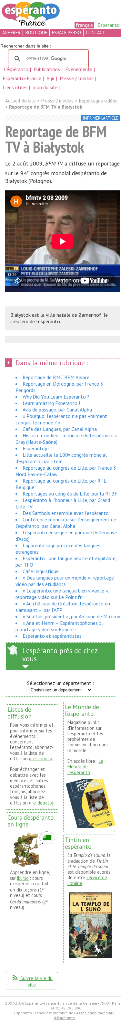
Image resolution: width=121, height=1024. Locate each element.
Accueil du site (20, 101)
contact (95, 32)
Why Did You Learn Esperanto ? (56, 396)
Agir (51, 78)
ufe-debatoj (41, 803)
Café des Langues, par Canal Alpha (60, 429)
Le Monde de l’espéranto (85, 766)
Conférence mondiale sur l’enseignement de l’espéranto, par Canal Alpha (65, 522)
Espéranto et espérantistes (52, 636)
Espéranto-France (23, 78)
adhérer (11, 32)
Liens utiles (16, 87)
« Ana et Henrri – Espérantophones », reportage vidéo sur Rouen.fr (59, 626)
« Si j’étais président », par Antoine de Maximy (71, 616)
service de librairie (87, 880)
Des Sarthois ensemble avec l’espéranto (66, 513)
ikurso (23, 878)
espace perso (66, 32)
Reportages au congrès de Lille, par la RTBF (70, 493)
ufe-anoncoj (41, 758)
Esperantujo (36, 448)
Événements (79, 69)
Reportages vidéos (98, 101)
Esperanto (108, 25)
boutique (36, 32)
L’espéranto (17, 69)
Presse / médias (77, 78)
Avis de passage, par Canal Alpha (57, 409)
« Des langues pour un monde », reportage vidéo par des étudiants (64, 580)
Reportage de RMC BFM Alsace (56, 377)
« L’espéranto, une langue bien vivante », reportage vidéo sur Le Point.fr (62, 593)
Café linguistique (41, 571)
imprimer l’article (100, 118)
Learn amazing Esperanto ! (51, 403)
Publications (47, 69)
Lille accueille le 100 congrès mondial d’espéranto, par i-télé (61, 458)
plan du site (45, 87)
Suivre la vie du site (32, 981)
